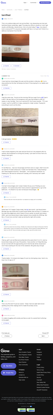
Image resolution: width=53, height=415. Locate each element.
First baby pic (6, 333)
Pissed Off (45, 333)
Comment (17, 65)
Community (9, 9)
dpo (38, 27)
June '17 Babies (18, 9)
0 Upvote (7, 176)
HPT (42, 97)
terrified (26, 9)
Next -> (43, 336)
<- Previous (7, 336)
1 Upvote (7, 65)
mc (28, 209)
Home (3, 9)
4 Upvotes (7, 88)
